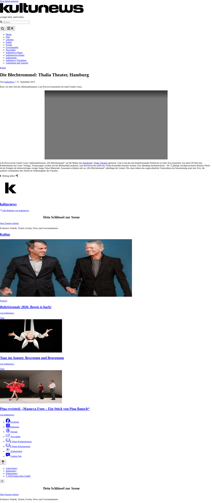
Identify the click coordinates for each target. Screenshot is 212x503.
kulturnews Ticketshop (16, 60)
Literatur (10, 39)
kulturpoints (11, 57)
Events (9, 45)
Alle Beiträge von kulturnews (15, 210)
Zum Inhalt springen (9, 1)
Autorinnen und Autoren (17, 63)
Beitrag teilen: (9, 176)
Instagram (14, 427)
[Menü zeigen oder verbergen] (10, 28)
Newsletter (11, 50)
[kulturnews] (106, 188)
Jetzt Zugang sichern (9, 223)
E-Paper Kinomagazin (20, 446)
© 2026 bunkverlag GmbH (18, 476)
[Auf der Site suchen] (2, 29)
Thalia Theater (100, 163)
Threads (13, 432)
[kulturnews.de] (42, 12)
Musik (9, 34)
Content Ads (15, 456)
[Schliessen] (2, 481)
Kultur (9, 42)
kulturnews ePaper (14, 52)
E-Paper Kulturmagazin (21, 441)
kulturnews (9, 82)
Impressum (11, 471)
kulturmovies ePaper (15, 55)
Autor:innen (11, 468)
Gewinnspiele (12, 47)
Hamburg (87, 163)
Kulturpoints (16, 451)
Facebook (14, 422)
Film (8, 37)
